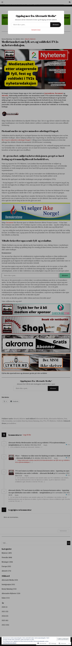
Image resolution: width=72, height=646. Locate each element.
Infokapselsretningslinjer (9, 643)
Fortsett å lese (36, 30)
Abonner (55, 25)
